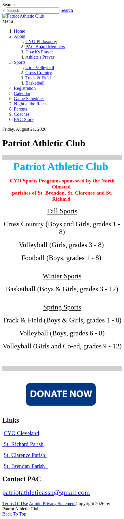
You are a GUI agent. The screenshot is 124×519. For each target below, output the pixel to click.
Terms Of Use (15, 503)
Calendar (22, 93)
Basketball (34, 83)
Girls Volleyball (39, 67)
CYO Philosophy (41, 41)
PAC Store (23, 119)
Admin (36, 503)
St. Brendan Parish (25, 466)
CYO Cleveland (21, 433)
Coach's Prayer (39, 51)
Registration (25, 88)
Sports (19, 62)
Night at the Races (30, 103)
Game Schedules (29, 98)
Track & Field (38, 77)
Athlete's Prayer (39, 57)
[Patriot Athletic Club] (23, 16)
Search (67, 10)
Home (19, 31)
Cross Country (38, 72)
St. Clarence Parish (25, 455)
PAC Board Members (45, 46)
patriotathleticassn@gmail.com (46, 492)
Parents (20, 109)
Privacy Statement (59, 503)
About (19, 36)
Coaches (21, 114)
